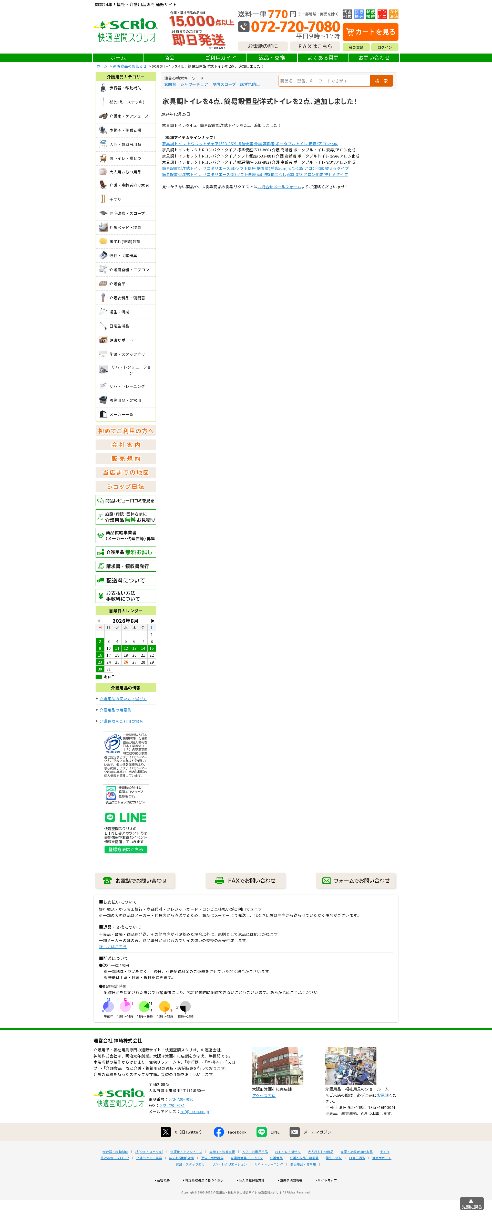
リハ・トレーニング (268, 1164)
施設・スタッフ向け (190, 1164)
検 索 (381, 81)
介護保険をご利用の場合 (122, 721)
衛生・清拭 (334, 1158)
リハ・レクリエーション (229, 1164)
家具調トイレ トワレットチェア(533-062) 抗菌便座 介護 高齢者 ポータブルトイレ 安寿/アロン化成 (250, 143)
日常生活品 (357, 1158)
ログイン (384, 47)
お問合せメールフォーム (279, 186)
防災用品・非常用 (303, 1164)
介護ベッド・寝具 (149, 1158)
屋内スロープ (224, 84)
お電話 (383, 1095)
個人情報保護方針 (252, 1180)
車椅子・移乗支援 (222, 1152)
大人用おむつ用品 (320, 1152)
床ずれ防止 (250, 84)
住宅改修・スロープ (115, 1158)
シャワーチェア (194, 84)
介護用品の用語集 (115, 710)
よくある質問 (323, 57)
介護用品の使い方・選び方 (123, 698)
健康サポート (382, 1158)
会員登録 (356, 47)
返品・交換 (272, 57)
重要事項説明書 (291, 1180)
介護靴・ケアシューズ (186, 1152)
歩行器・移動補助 (115, 1152)
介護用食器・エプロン (247, 1158)
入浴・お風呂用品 (255, 1152)
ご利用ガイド (221, 57)
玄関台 (170, 84)
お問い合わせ (374, 57)
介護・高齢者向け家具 (357, 1152)
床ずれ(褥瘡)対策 (181, 1158)
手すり (384, 1152)
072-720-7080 (181, 1099)
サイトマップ (327, 1180)
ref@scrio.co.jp (194, 1111)
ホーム (118, 57)
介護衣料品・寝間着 (304, 1158)
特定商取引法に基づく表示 (204, 1180)
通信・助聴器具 (212, 1158)
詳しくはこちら (113, 946)
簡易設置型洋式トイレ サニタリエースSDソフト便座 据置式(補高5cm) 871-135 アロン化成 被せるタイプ (255, 168)
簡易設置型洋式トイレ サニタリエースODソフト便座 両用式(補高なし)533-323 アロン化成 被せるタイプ (255, 174)
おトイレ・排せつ (288, 1152)
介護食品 (276, 1158)
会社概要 (163, 1180)
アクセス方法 (264, 1095)
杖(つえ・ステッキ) (149, 1152)
